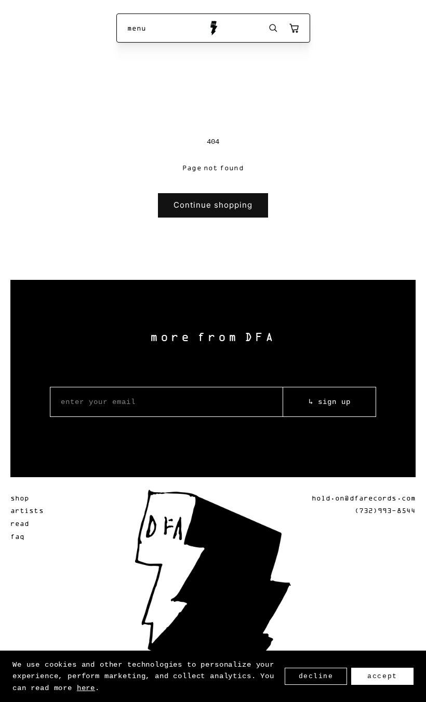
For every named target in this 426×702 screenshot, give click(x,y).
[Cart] (294, 28)
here (86, 688)
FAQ (17, 536)
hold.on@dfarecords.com (364, 498)
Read (19, 523)
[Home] (213, 28)
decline (316, 676)
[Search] (273, 28)
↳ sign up (330, 402)
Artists (27, 510)
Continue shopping (213, 205)
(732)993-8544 (385, 510)
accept (382, 676)
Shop (19, 498)
